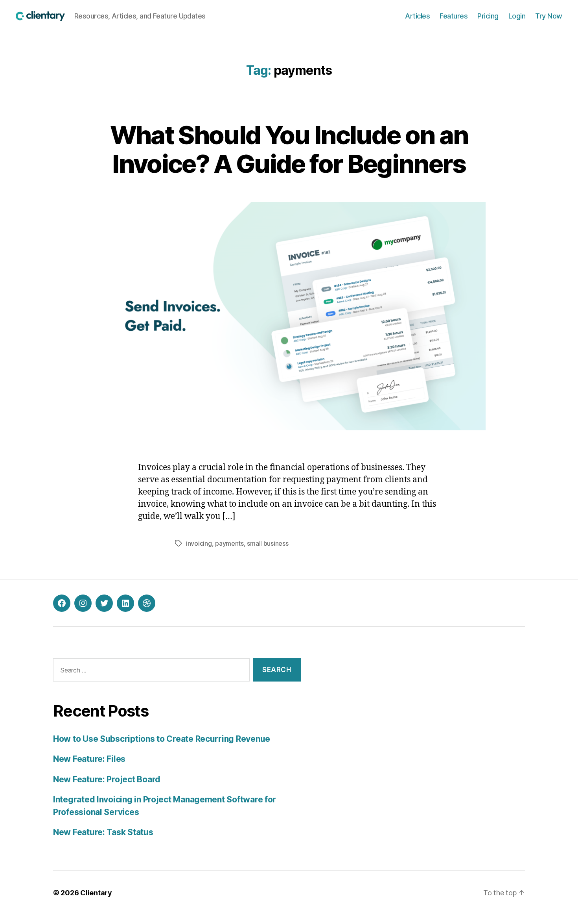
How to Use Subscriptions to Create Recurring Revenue (161, 739)
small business (267, 543)
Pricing (488, 16)
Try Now (548, 16)
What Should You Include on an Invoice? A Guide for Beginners (289, 149)
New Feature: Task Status (103, 832)
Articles (417, 16)
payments (229, 543)
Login (517, 16)
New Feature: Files (89, 759)
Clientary (96, 893)
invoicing (199, 543)
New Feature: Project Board (106, 779)
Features (454, 16)
